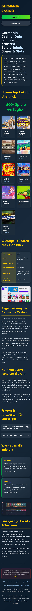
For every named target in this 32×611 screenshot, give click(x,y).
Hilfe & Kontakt (25, 585)
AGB (3, 581)
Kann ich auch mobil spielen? (16, 435)
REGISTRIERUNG (16, 23)
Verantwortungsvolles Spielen (11, 585)
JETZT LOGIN (16, 17)
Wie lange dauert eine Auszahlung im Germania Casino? (16, 428)
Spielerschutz (26, 581)
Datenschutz (10, 581)
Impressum (18, 581)
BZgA (15, 576)
